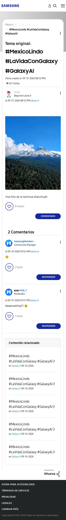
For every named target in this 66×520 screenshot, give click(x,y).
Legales (7, 503)
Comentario (48, 216)
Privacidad (9, 496)
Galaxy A (34, 100)
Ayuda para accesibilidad (18, 484)
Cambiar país (10, 509)
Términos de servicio (15, 490)
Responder (48, 277)
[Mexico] (10, 5)
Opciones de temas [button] (55, 33)
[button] (55, 93)
